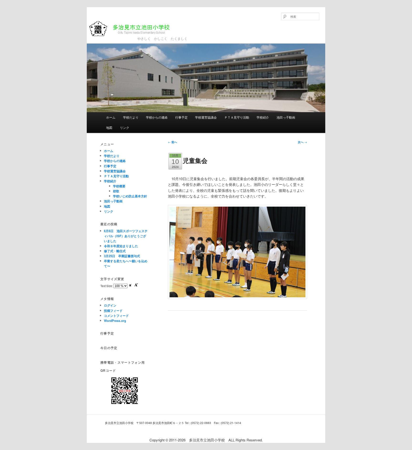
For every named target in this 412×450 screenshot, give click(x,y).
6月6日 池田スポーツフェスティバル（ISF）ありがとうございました (126, 236)
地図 (109, 127)
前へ (172, 142)
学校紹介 (263, 117)
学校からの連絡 (157, 117)
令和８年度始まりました (121, 246)
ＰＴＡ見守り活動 (236, 117)
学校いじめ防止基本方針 (130, 196)
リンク (124, 127)
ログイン (110, 305)
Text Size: (106, 286)
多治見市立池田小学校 (123, 36)
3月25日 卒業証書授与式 (122, 256)
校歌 (116, 191)
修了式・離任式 (115, 251)
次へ (302, 142)
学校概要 (119, 186)
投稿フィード (113, 310)
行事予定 (181, 117)
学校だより (131, 117)
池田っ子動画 (286, 117)
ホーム (110, 117)
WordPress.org (115, 320)
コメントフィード (116, 315)
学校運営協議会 (206, 117)
